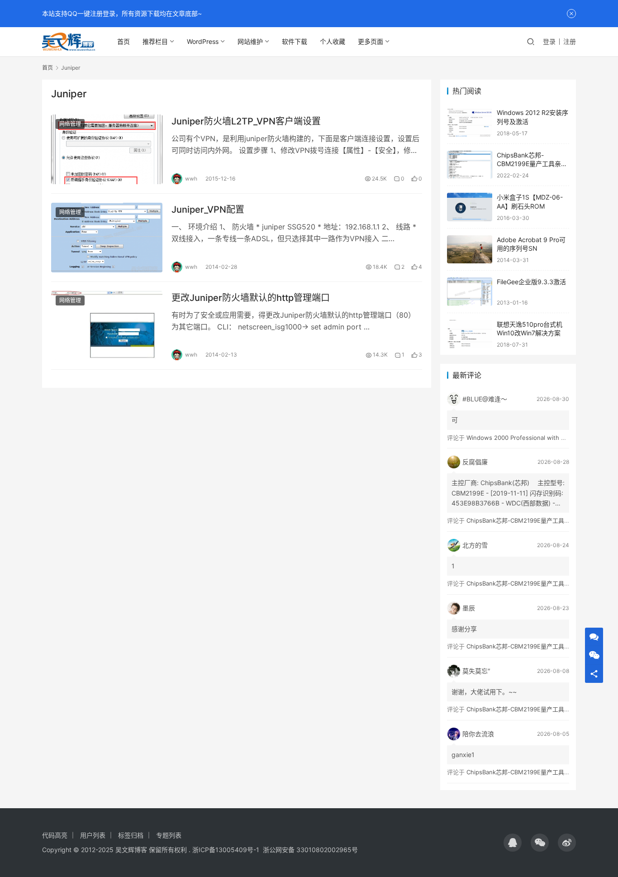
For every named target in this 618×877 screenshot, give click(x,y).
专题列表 (168, 835)
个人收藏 (332, 41)
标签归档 (130, 835)
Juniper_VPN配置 (207, 209)
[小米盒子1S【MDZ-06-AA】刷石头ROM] (469, 207)
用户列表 (92, 835)
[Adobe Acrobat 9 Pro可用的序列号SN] (469, 249)
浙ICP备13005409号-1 (225, 849)
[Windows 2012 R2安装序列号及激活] (469, 122)
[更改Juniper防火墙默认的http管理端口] (106, 326)
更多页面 (370, 41)
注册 (569, 41)
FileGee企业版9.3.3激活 (531, 282)
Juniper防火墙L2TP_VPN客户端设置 (246, 121)
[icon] (513, 843)
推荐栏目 (155, 41)
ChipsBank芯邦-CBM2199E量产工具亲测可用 (532, 163)
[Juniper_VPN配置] (106, 237)
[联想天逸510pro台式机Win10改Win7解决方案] (469, 334)
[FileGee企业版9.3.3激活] (469, 291)
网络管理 (70, 123)
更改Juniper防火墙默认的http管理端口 (250, 297)
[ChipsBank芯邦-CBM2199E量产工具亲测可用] (469, 165)
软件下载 (294, 41)
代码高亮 (54, 835)
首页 (123, 41)
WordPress (203, 41)
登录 (549, 41)
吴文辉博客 (131, 849)
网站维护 (250, 41)
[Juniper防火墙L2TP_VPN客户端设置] (106, 149)
